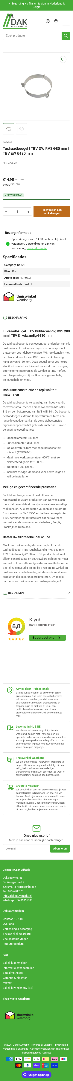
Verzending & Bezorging (15, 1048)
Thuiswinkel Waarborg (17, 934)
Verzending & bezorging (17, 929)
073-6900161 (16, 891)
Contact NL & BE (13, 919)
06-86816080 (24, 900)
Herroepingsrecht (31, 1052)
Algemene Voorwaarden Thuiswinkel (49, 1048)
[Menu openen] (66, 21)
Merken (7, 982)
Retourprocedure (13, 943)
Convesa (7, 142)
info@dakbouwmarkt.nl (17, 896)
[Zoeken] (66, 36)
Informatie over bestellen (18, 968)
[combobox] (36, 36)
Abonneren (60, 848)
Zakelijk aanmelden (15, 963)
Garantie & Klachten (15, 978)
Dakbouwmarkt (21, 1044)
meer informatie (37, 248)
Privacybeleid (61, 1044)
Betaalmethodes (13, 972)
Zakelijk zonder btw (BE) (18, 988)
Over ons (8, 924)
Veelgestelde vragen (15, 939)
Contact (46, 1052)
